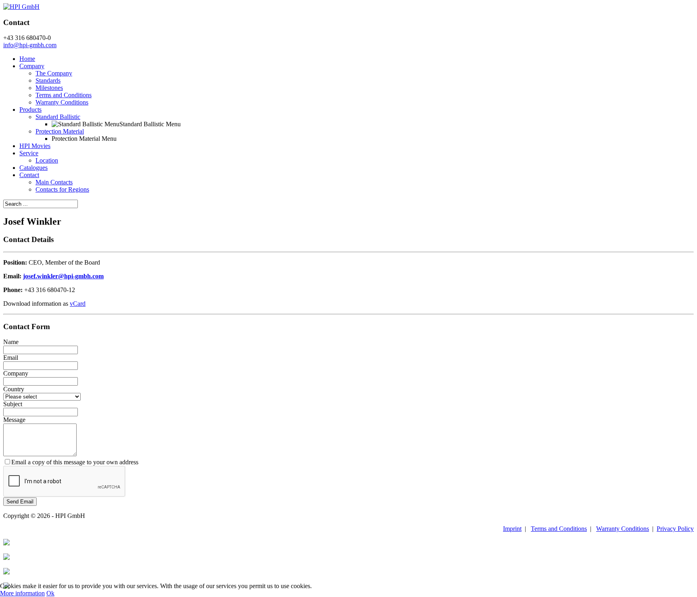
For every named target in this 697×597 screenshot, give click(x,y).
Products (30, 109)
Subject (12, 404)
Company (31, 66)
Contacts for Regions (62, 189)
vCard (78, 303)
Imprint (512, 528)
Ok (50, 593)
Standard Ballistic (57, 116)
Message (14, 419)
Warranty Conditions (61, 102)
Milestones (49, 87)
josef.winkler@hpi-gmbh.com (63, 276)
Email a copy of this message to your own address (74, 462)
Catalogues (33, 167)
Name (11, 341)
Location (46, 160)
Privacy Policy (675, 528)
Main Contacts (54, 182)
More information (22, 593)
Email (10, 357)
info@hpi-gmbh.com (29, 45)
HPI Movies (34, 145)
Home (27, 58)
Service (28, 153)
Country (13, 389)
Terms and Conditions (63, 95)
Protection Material (59, 131)
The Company (53, 73)
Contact (29, 174)
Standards (48, 80)
